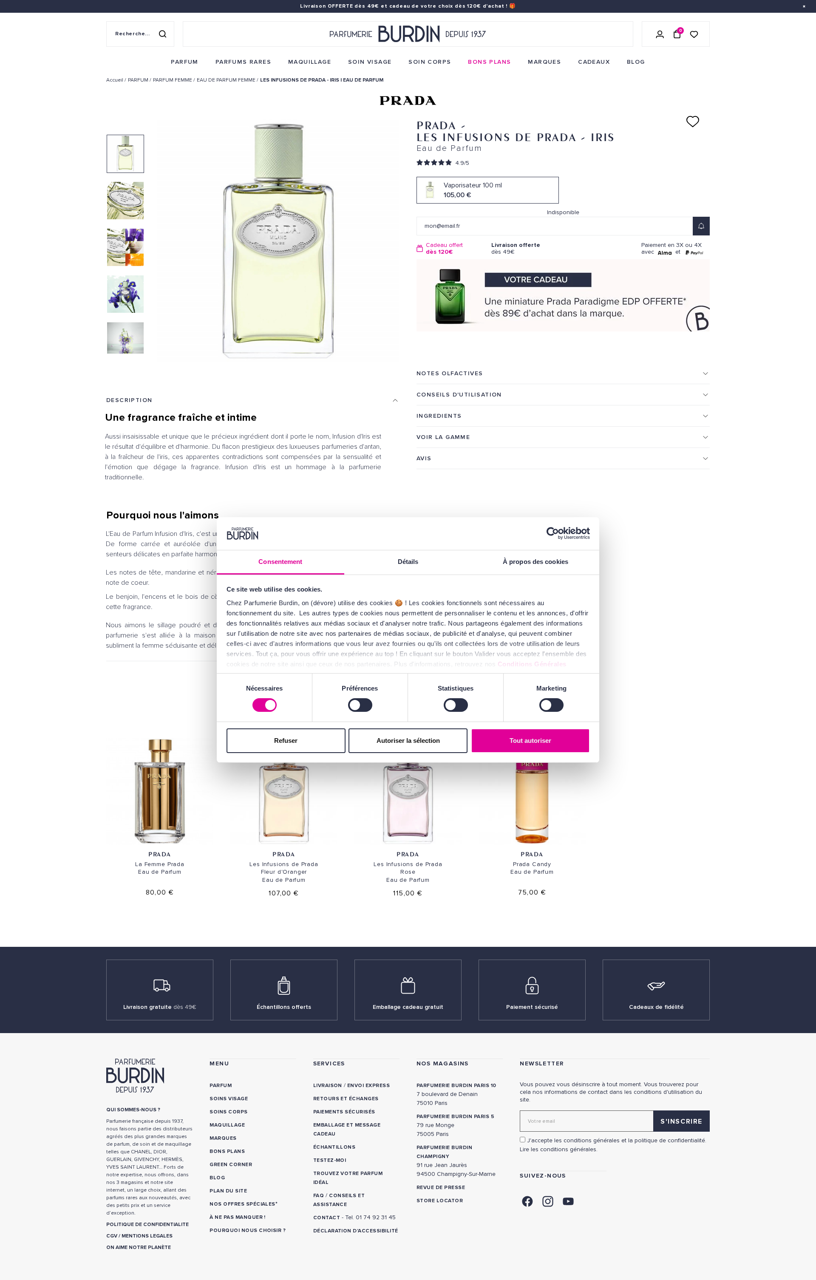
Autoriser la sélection (408, 740)
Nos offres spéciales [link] (242, 1204)
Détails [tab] (408, 561)
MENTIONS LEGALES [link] (147, 1236)
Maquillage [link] (227, 1125)
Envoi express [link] (368, 1085)
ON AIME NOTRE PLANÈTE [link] (138, 1247)
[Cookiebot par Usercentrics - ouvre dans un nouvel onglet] (553, 533)
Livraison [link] (327, 1085)
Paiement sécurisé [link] (532, 1007)
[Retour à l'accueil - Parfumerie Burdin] (408, 34)
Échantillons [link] (334, 1147)
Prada (159, 854)
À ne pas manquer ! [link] (238, 1217)
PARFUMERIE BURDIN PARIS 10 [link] (456, 1085)
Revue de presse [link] (440, 1187)
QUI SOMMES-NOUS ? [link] (133, 1110)
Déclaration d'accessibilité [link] (355, 1231)
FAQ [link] (318, 1195)
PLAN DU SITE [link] (228, 1191)
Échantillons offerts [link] (284, 1007)
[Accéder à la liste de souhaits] (694, 33)
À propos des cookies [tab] (535, 561)
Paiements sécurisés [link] (344, 1112)
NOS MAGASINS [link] (442, 1063)
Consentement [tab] (280, 561)
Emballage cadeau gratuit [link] (408, 1007)
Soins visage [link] (229, 1099)
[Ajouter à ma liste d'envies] (692, 121)
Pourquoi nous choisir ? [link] (248, 1230)
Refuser (286, 740)
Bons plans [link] (227, 1151)
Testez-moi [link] (329, 1160)
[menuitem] (184, 62)
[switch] (360, 705)
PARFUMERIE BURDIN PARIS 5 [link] (455, 1116)
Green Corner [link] (231, 1164)
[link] (184, 62)
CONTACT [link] (326, 1218)
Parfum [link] (221, 1085)
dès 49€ (515, 248)
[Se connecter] (660, 34)
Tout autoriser (530, 740)
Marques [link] (223, 1138)
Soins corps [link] (228, 1112)
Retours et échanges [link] (346, 1099)
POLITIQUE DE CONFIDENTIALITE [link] (147, 1224)
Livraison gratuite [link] (159, 1007)
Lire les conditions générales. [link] (559, 1149)
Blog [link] (217, 1178)
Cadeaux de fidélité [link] (656, 1007)
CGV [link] (111, 1236)
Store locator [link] (439, 1201)
